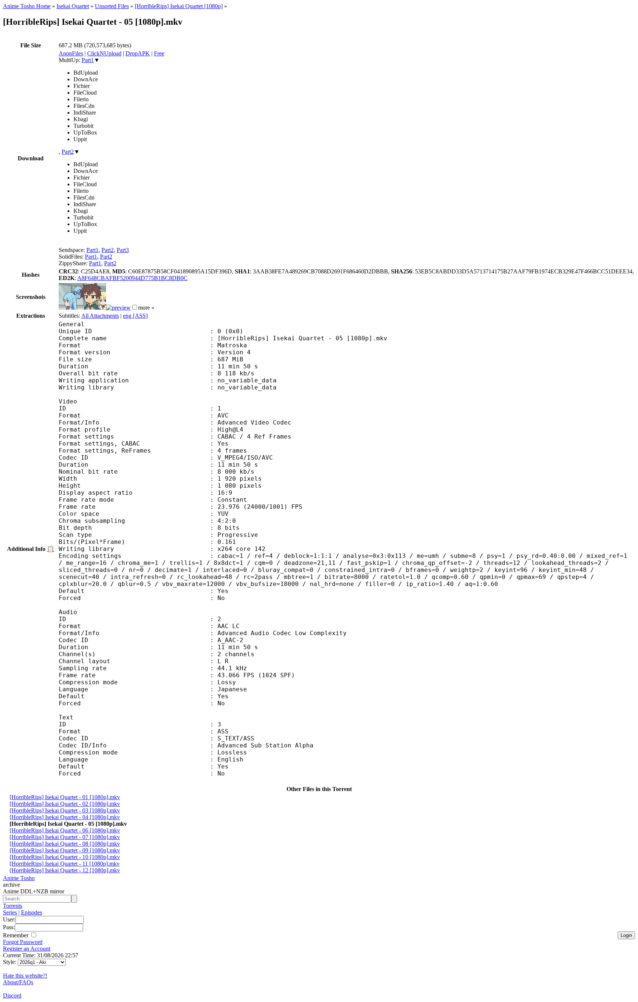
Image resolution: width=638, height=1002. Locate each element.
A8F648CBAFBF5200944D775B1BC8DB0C (132, 278)
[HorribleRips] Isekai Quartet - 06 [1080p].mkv (65, 830)
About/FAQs (18, 982)
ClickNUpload (104, 53)
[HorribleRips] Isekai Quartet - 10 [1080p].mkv (65, 857)
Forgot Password (22, 942)
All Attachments (100, 316)
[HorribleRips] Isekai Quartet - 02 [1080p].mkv (65, 804)
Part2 (68, 152)
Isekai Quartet (72, 6)
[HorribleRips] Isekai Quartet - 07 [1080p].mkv (65, 837)
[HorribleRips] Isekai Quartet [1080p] (179, 6)
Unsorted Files (112, 6)
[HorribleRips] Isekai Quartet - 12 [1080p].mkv (65, 870)
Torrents (12, 906)
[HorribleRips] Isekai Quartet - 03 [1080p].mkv (65, 810)
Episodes (31, 912)
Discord (12, 995)
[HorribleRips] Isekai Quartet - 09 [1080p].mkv (65, 850)
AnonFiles (71, 53)
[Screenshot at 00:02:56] (118, 307)
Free (159, 53)
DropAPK (138, 53)
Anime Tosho (19, 878)
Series (10, 912)
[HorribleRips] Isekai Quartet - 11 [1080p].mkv (65, 863)
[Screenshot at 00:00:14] (82, 307)
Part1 (88, 60)
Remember (16, 935)
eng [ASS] (135, 316)
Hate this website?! (25, 975)
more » (146, 307)
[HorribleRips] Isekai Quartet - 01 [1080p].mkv (65, 797)
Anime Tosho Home (27, 6)
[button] (134, 307)
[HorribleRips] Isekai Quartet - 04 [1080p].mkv (65, 817)
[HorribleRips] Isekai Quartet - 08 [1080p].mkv (65, 844)
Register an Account (26, 948)
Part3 (123, 250)
